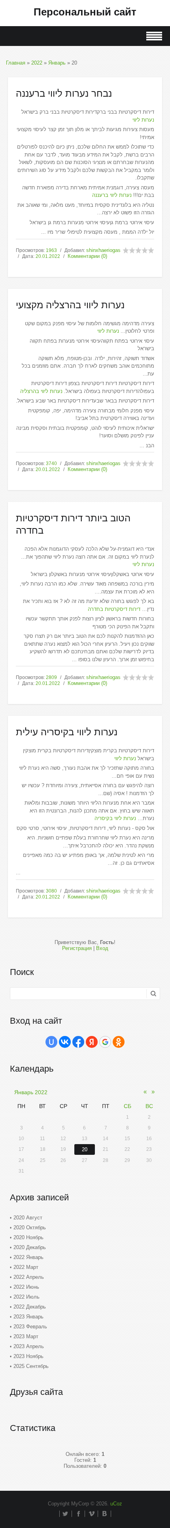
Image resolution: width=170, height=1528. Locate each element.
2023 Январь (28, 1317)
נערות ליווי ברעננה (112, 195)
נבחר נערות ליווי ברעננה (64, 93)
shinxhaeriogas (103, 250)
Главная (15, 63)
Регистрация (77, 948)
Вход (102, 948)
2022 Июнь (26, 1287)
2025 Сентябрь (31, 1366)
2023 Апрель (28, 1346)
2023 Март (25, 1336)
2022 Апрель (28, 1277)
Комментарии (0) (87, 256)
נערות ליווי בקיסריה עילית (66, 732)
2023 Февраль (30, 1327)
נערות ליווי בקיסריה (115, 818)
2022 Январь (28, 1257)
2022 (36, 63)
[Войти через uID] (51, 1042)
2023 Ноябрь (28, 1356)
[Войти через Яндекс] (92, 1042)
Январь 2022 (30, 1092)
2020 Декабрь (29, 1247)
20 (84, 1149)
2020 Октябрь (29, 1227)
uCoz (116, 1504)
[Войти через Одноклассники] (119, 1042)
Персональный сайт (85, 12)
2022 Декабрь (29, 1307)
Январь (57, 63)
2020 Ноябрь (28, 1237)
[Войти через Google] (105, 1042)
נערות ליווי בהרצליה (41, 391)
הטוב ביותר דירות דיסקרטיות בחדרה (73, 524)
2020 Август (27, 1218)
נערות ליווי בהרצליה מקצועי (70, 304)
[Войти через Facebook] (78, 1042)
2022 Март (25, 1267)
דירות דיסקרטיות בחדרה (114, 609)
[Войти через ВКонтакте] (65, 1042)
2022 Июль (26, 1297)
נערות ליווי (143, 120)
